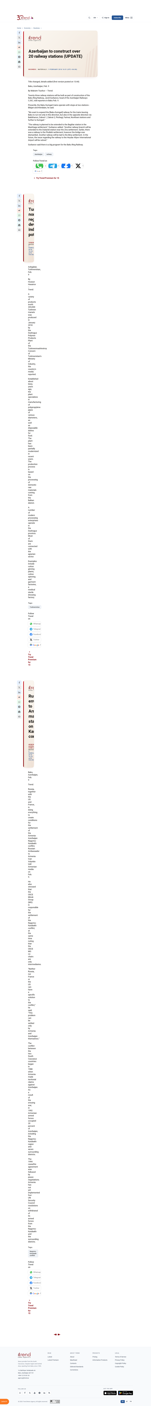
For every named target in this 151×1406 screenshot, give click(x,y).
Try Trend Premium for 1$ (47, 178)
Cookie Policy (119, 1367)
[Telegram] (39, 1393)
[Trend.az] (25, 17)
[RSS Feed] (49, 1393)
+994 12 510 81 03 (23, 1375)
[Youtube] (35, 1393)
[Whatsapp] (20, 1393)
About (72, 1357)
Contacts (73, 1363)
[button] (19, 33)
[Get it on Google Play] (125, 1393)
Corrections (74, 1370)
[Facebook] (25, 1393)
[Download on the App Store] (110, 1393)
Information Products (100, 1360)
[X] (30, 1393)
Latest (50, 1357)
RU (131, 1401)
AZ (127, 1401)
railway (49, 154)
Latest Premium (53, 1360)
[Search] (89, 17)
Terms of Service (120, 1357)
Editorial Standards (76, 1367)
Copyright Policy (120, 1363)
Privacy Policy (119, 1360)
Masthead (73, 1360)
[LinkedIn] (44, 1393)
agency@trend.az (23, 1378)
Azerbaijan (38, 154)
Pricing (95, 1357)
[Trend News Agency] (24, 1355)
